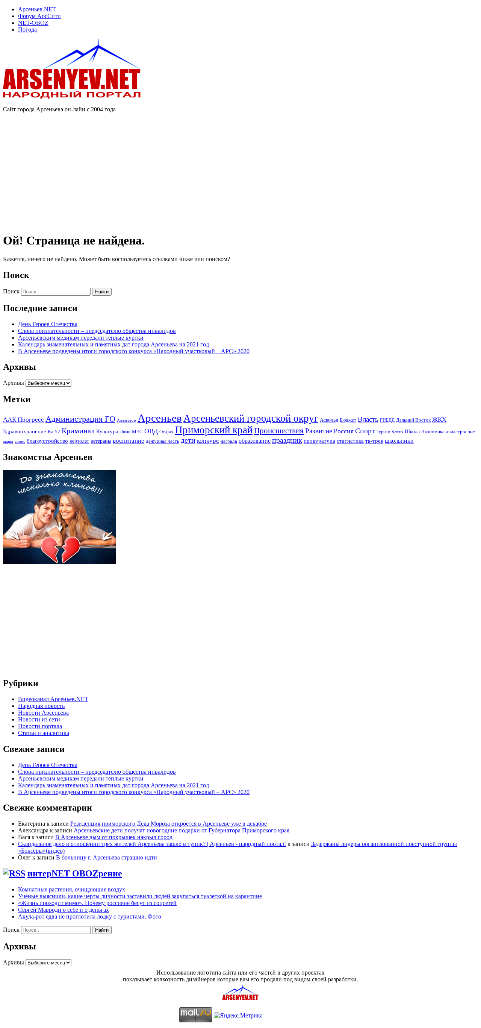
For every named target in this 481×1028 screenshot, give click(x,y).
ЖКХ (439, 419)
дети (188, 440)
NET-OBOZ (33, 23)
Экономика (433, 431)
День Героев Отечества (47, 324)
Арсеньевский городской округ (250, 418)
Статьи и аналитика (43, 733)
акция (8, 441)
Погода (27, 29)
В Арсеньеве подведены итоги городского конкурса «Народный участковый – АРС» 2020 (134, 351)
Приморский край (214, 430)
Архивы (13, 383)
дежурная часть (162, 441)
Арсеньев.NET (37, 9)
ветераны (101, 441)
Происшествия (279, 430)
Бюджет (348, 420)
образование (255, 440)
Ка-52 (54, 431)
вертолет (79, 441)
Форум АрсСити (39, 16)
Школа (412, 431)
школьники (399, 440)
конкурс (208, 440)
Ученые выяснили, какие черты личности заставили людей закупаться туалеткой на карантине (140, 896)
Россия (344, 431)
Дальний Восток (413, 420)
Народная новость (41, 706)
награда (229, 441)
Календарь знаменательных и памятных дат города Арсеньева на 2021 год (113, 344)
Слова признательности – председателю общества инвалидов (97, 331)
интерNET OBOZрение (74, 873)
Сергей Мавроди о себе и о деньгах (63, 910)
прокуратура (319, 441)
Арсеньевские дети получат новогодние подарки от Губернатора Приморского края (181, 830)
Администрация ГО (80, 419)
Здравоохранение (24, 431)
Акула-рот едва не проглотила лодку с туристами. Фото (89, 916)
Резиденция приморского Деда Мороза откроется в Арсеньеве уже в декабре (168, 823)
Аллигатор (126, 420)
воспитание (128, 440)
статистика (350, 440)
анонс (20, 441)
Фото (397, 431)
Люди (125, 432)
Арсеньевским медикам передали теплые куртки (81, 337)
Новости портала (40, 726)
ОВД (151, 431)
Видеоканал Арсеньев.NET (53, 699)
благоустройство (47, 441)
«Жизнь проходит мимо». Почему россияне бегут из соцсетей (97, 903)
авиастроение (460, 431)
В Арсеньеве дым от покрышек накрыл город (113, 837)
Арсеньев (160, 418)
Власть (368, 419)
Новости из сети (39, 719)
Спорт (365, 431)
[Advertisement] (140, 171)
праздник (287, 440)
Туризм (383, 431)
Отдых (166, 431)
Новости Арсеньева (43, 712)
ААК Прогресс (23, 419)
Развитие (318, 431)
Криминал (78, 431)
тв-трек (374, 441)
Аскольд (329, 420)
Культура (107, 431)
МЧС (137, 431)
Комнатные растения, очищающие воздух (71, 889)
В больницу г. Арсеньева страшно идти (106, 857)
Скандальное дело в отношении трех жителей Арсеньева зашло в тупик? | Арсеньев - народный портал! (152, 844)
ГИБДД (387, 420)
